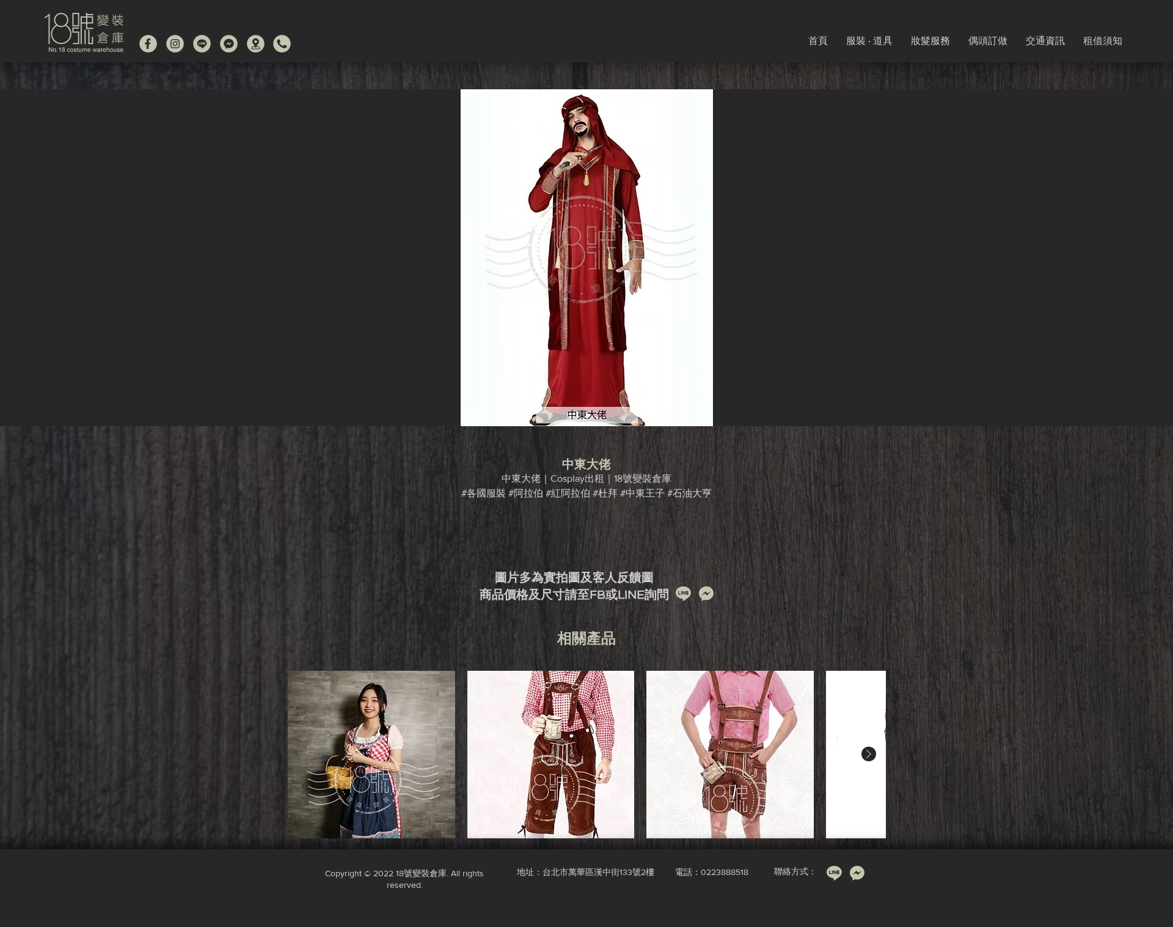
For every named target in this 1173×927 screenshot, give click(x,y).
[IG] (175, 44)
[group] (586, 754)
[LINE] (202, 44)
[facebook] (148, 44)
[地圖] (256, 44)
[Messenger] (229, 44)
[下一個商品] (868, 754)
